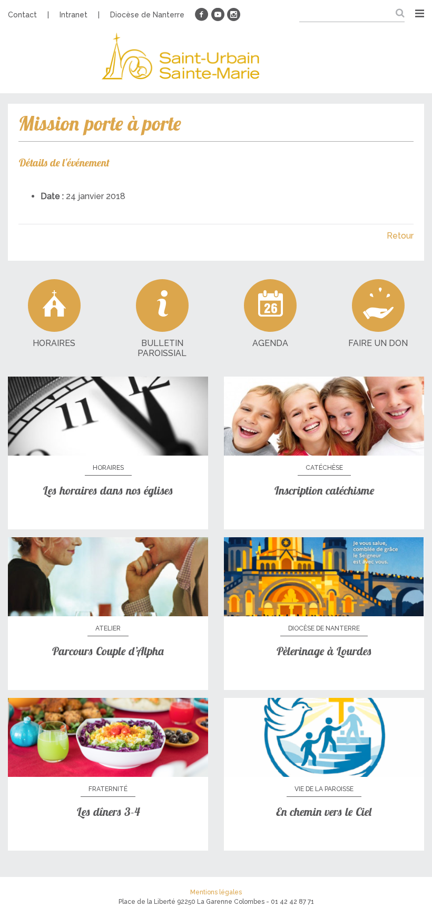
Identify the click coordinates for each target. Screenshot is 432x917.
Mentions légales (216, 892)
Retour (400, 236)
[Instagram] (233, 15)
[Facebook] (202, 15)
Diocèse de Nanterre (147, 15)
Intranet (73, 15)
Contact (22, 15)
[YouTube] (217, 15)
